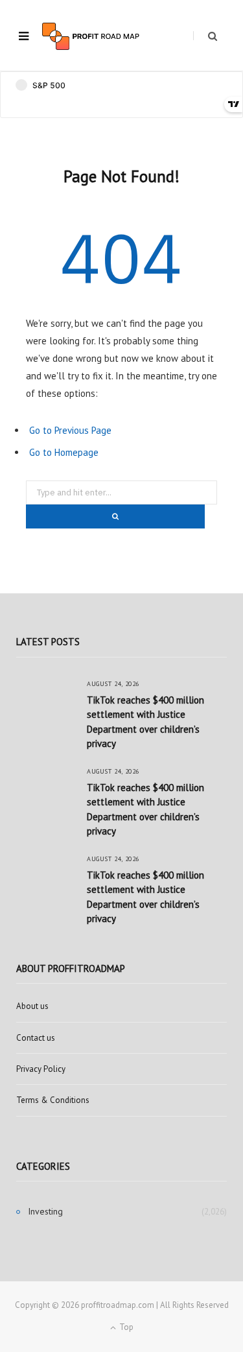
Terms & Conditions (52, 1100)
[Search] (205, 36)
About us (32, 1006)
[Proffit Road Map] (90, 36)
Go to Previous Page (70, 430)
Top (125, 1327)
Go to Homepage (63, 452)
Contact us (35, 1037)
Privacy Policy (40, 1068)
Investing (45, 1211)
